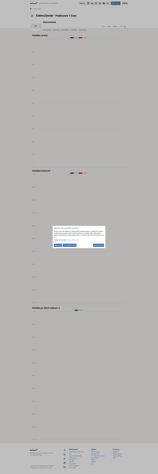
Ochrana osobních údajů (72, 240)
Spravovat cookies (98, 245)
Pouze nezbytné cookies (69, 245)
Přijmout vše (58, 245)
